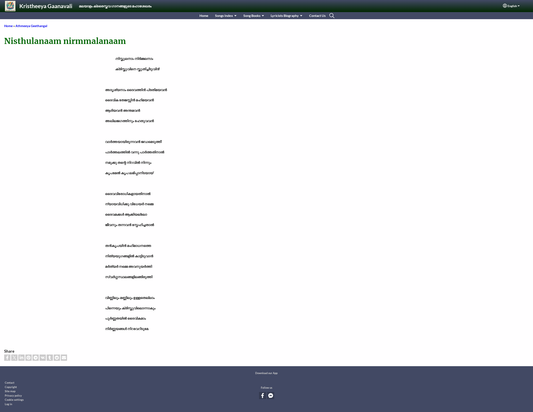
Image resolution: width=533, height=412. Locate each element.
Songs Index (224, 15)
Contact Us (317, 15)
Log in (8, 404)
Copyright (11, 387)
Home (203, 15)
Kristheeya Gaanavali (45, 5)
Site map (10, 391)
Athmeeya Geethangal (31, 26)
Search (332, 15)
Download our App (266, 373)
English (512, 6)
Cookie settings (14, 399)
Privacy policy (13, 395)
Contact (9, 382)
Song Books (251, 15)
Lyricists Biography (285, 15)
